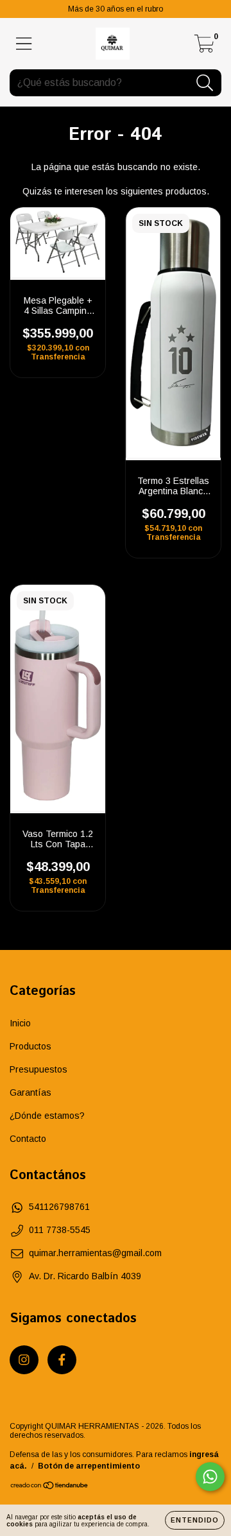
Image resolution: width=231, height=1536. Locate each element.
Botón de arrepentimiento (89, 1466)
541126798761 (59, 1207)
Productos (30, 1046)
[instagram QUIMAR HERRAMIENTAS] (24, 1359)
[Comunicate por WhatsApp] (210, 1476)
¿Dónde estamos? (47, 1115)
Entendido (195, 1520)
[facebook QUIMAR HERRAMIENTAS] (61, 1359)
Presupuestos (38, 1069)
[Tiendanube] (50, 1487)
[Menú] (24, 43)
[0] (204, 47)
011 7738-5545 (59, 1230)
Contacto (28, 1139)
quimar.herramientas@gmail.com (95, 1253)
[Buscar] (205, 83)
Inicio (20, 1023)
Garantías (30, 1092)
